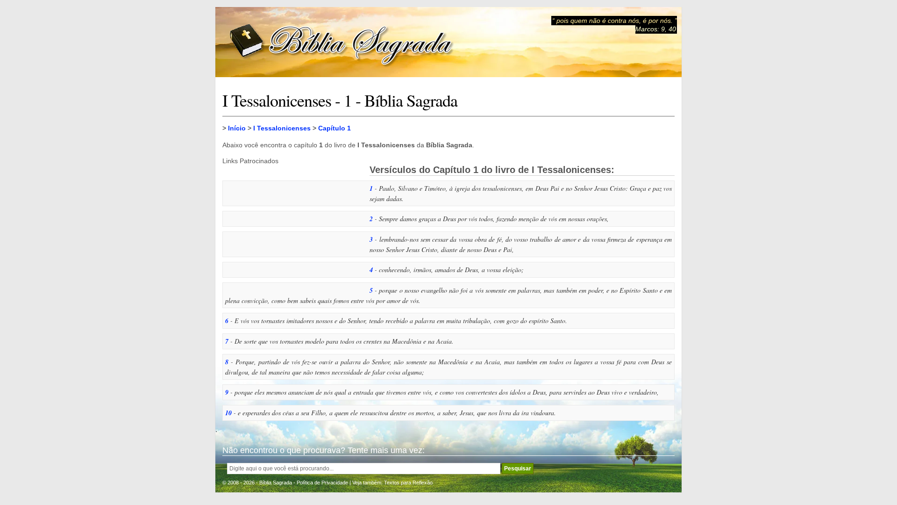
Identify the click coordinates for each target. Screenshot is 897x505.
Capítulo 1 (334, 128)
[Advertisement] (292, 223)
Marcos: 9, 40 (655, 29)
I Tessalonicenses (282, 128)
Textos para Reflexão (408, 482)
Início (237, 128)
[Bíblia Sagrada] (341, 42)
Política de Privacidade (322, 482)
